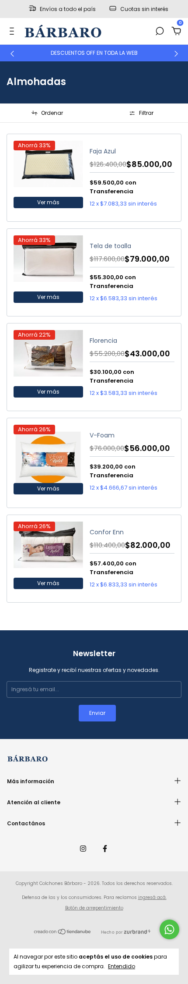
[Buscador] (159, 31)
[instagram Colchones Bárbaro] (83, 849)
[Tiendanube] (62, 932)
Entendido (121, 966)
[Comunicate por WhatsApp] (169, 929)
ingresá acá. (152, 897)
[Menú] (13, 31)
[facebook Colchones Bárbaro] (104, 849)
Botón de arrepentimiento (94, 908)
